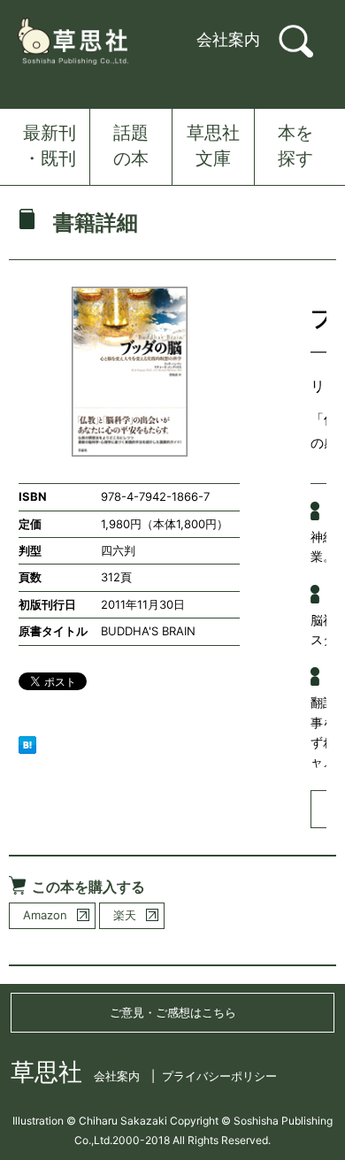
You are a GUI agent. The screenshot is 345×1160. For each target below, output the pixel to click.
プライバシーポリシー (219, 1076)
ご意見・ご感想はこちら (173, 1012)
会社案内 (228, 39)
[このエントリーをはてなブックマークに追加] (27, 743)
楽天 (124, 915)
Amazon (45, 915)
